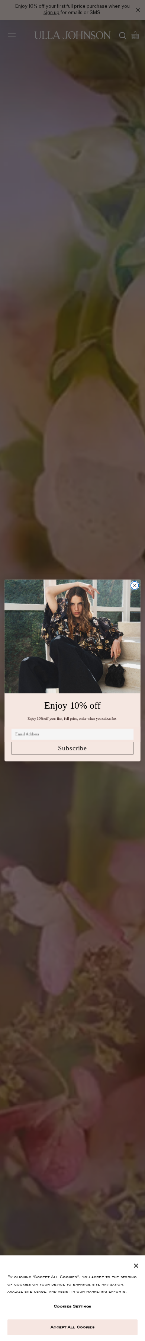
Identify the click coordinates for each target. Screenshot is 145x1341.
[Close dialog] (135, 585)
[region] (72, 1298)
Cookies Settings (72, 1306)
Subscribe (72, 748)
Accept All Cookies (72, 1326)
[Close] (136, 1266)
